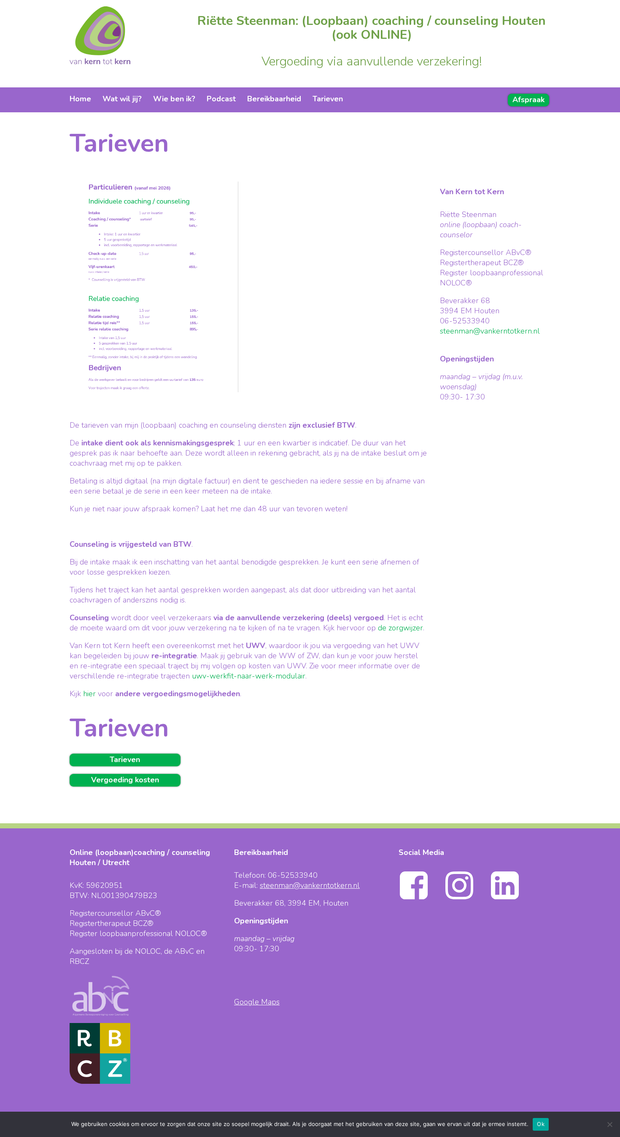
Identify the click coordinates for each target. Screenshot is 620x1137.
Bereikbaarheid (274, 99)
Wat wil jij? (122, 99)
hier (89, 694)
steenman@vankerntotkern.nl (490, 331)
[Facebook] (421, 898)
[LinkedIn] (512, 898)
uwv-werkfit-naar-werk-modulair (248, 676)
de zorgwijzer (400, 628)
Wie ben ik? (174, 99)
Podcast (221, 99)
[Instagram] (467, 898)
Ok (541, 1124)
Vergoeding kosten (125, 780)
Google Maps (257, 1002)
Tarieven (328, 99)
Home (80, 99)
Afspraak (528, 100)
